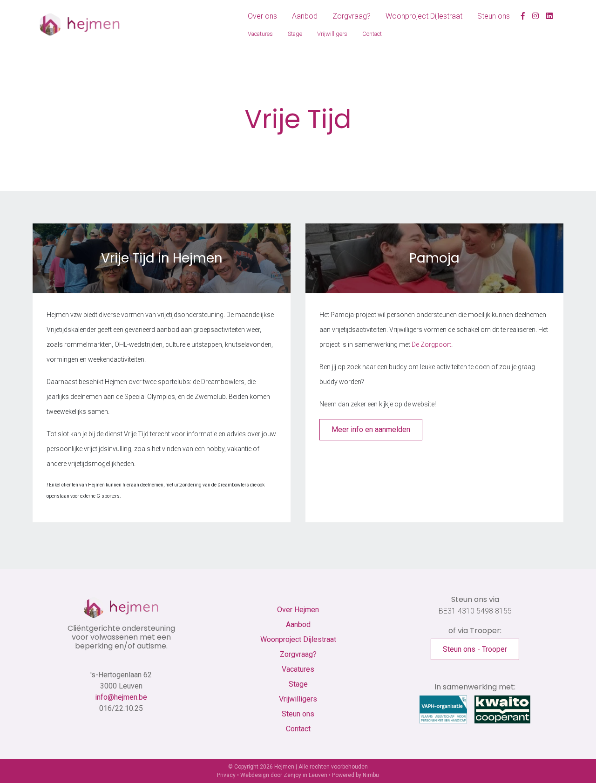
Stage (295, 33)
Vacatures (260, 33)
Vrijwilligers (332, 33)
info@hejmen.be (121, 697)
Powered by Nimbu (355, 775)
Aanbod (305, 16)
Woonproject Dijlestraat (424, 16)
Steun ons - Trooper (475, 649)
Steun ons (493, 16)
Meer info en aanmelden (371, 429)
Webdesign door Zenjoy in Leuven (283, 775)
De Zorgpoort (431, 344)
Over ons (262, 16)
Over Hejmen (298, 609)
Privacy (226, 775)
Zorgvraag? (351, 16)
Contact (372, 33)
